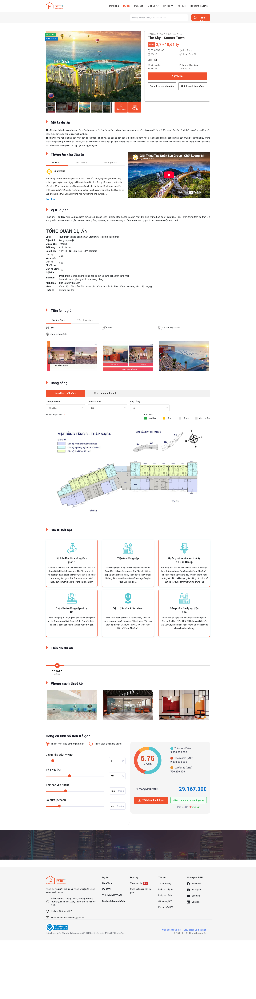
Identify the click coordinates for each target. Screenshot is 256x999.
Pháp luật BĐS (165, 895)
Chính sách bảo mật (171, 930)
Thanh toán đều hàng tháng (107, 743)
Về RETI (181, 5)
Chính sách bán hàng (192, 86)
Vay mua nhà (136, 883)
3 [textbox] (134, 407)
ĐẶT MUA (177, 76)
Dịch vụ (152, 5)
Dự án (126, 5)
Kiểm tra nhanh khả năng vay (188, 800)
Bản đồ (135, 109)
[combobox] (65, 407)
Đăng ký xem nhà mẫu (162, 86)
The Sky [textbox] (53, 407)
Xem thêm (51, 199)
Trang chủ (114, 5)
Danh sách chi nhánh (113, 901)
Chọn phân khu (53, 401)
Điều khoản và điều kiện (195, 930)
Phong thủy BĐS (165, 907)
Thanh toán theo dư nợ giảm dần (67, 743)
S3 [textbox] (92, 407)
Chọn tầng (135, 401)
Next (136, 66)
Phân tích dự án (165, 889)
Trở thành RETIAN (199, 5)
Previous (51, 66)
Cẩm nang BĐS (165, 901)
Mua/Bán (138, 5)
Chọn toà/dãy (94, 401)
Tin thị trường (164, 883)
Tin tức (167, 5)
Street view (121, 109)
